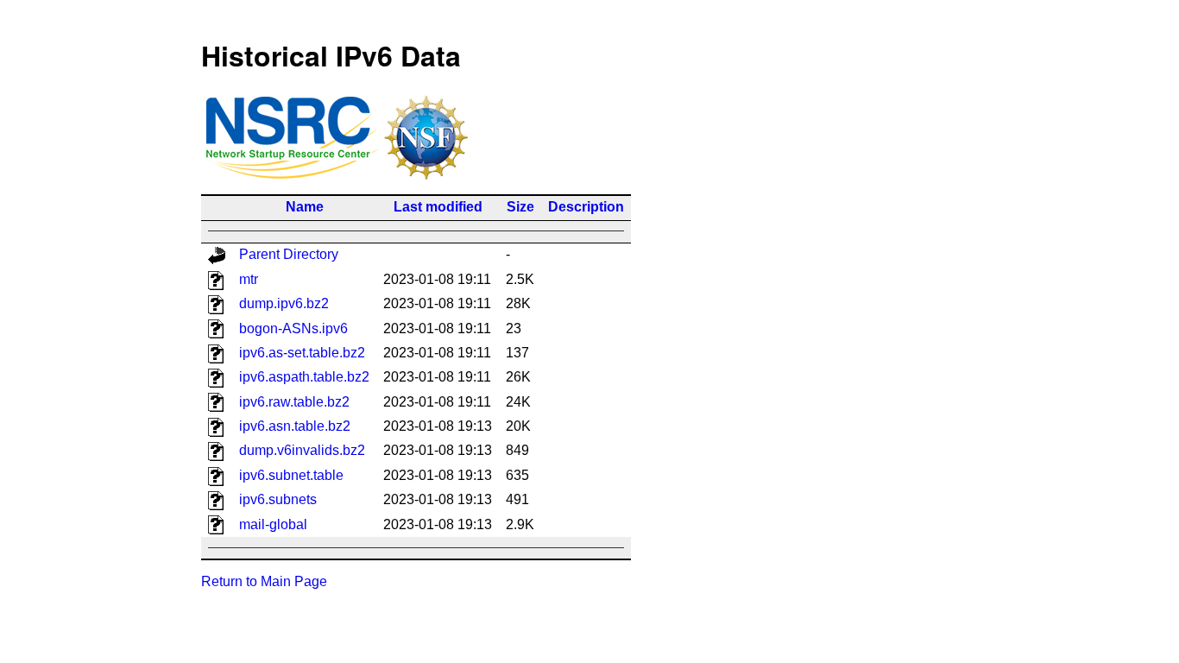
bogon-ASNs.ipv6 (293, 328)
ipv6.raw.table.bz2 (294, 402)
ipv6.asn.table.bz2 (294, 426)
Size (520, 206)
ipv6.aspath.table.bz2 (304, 376)
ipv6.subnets (278, 499)
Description (586, 206)
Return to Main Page (264, 581)
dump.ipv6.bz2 (284, 303)
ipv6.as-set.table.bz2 (302, 352)
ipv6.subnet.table (291, 475)
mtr (248, 279)
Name (305, 206)
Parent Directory (288, 254)
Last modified (438, 206)
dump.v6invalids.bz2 (302, 450)
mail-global (273, 524)
